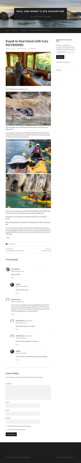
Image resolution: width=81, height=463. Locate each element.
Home (7, 30)
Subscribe (60, 57)
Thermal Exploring (46, 249)
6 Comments (32, 48)
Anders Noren (66, 457)
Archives (24, 30)
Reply (12, 278)
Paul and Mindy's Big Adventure (40, 11)
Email (7, 410)
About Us (15, 30)
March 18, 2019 (10, 48)
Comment (9, 383)
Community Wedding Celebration (40, 30)
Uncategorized (12, 244)
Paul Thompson (22, 48)
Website (8, 418)
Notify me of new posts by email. (16, 429)
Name (8, 402)
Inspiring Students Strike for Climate (15, 249)
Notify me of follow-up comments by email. (19, 426)
